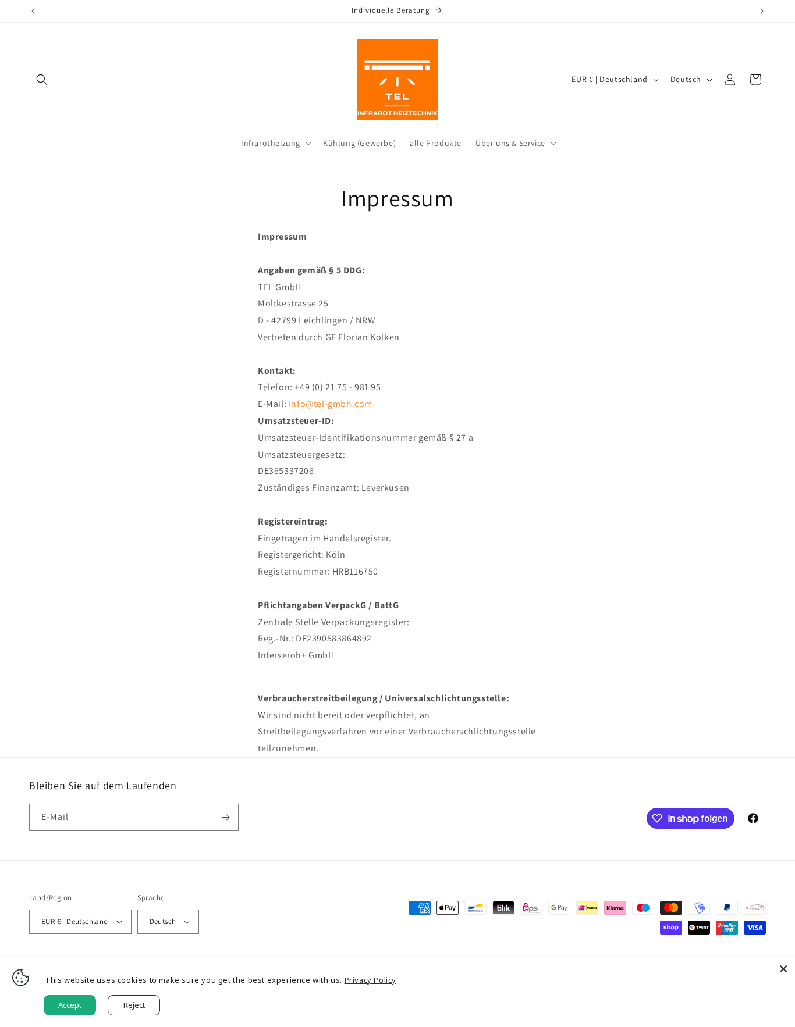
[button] (42, 79)
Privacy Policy (370, 980)
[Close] (783, 969)
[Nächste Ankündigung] (762, 11)
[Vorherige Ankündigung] (33, 11)
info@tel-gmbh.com (330, 404)
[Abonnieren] (225, 817)
